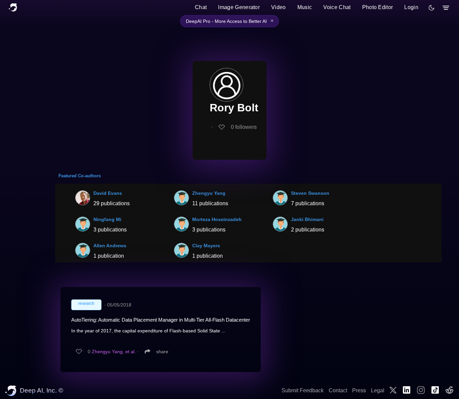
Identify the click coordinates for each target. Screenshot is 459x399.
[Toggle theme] (431, 7)
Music (304, 7)
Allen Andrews (109, 245)
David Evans (107, 193)
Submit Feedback (303, 390)
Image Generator (239, 7)
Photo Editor (377, 7)
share (162, 351)
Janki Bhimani (307, 219)
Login (411, 7)
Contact (338, 390)
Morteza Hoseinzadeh (217, 219)
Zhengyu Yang (208, 193)
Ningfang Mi (107, 219)
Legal (377, 390)
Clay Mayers (206, 245)
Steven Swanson (310, 193)
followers (244, 127)
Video (278, 7)
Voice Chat (336, 7)
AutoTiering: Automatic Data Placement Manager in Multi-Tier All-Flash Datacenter (160, 320)
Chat (201, 7)
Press (359, 390)
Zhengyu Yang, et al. (114, 351)
